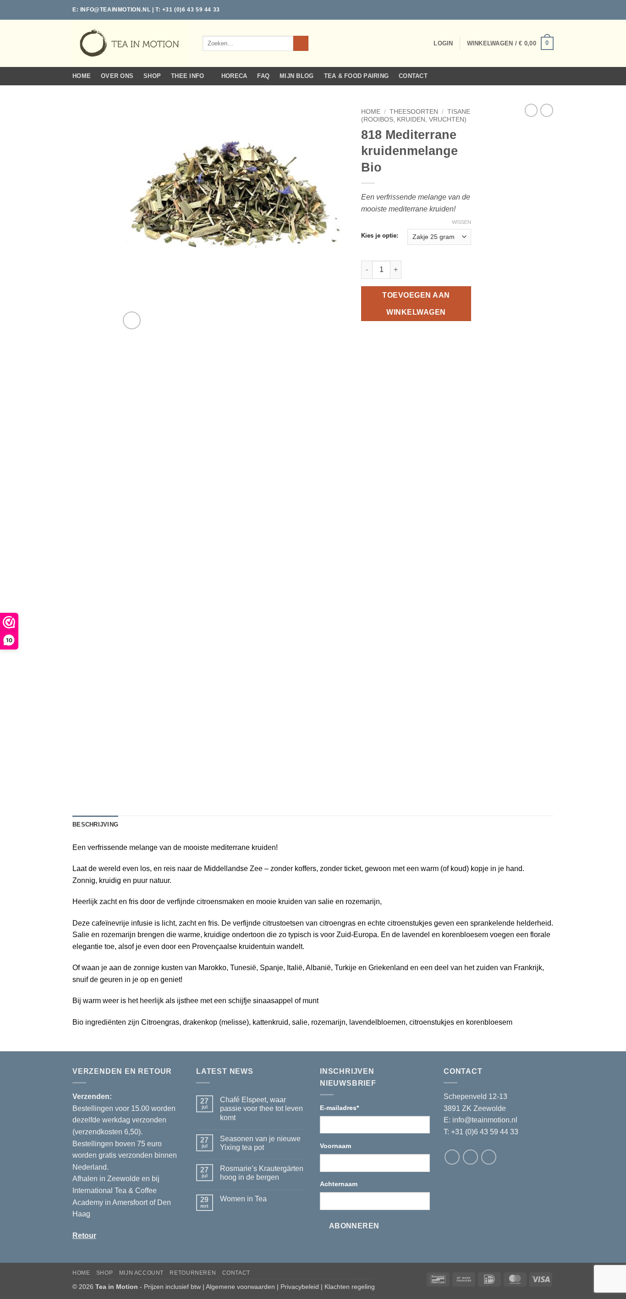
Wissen (461, 222)
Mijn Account (141, 1273)
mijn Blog (296, 75)
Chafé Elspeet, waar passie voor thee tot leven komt (261, 1108)
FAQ (263, 75)
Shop (152, 75)
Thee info (187, 75)
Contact (413, 75)
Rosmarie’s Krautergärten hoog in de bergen (261, 1173)
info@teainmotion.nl (115, 9)
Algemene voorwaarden (240, 1286)
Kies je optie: (379, 236)
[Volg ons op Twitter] (540, 9)
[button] (443, 43)
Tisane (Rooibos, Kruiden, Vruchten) (415, 115)
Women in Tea (243, 1199)
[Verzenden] (300, 43)
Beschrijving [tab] (95, 824)
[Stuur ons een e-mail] (549, 9)
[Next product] (531, 110)
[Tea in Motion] (130, 43)
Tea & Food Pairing (356, 75)
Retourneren (193, 1273)
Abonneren (354, 1226)
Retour (84, 1235)
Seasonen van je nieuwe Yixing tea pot (260, 1143)
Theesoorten (414, 111)
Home (81, 75)
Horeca (234, 75)
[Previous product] (546, 110)
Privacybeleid (299, 1286)
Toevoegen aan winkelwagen (416, 303)
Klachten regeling (349, 1286)
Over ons (117, 75)
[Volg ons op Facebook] (531, 9)
